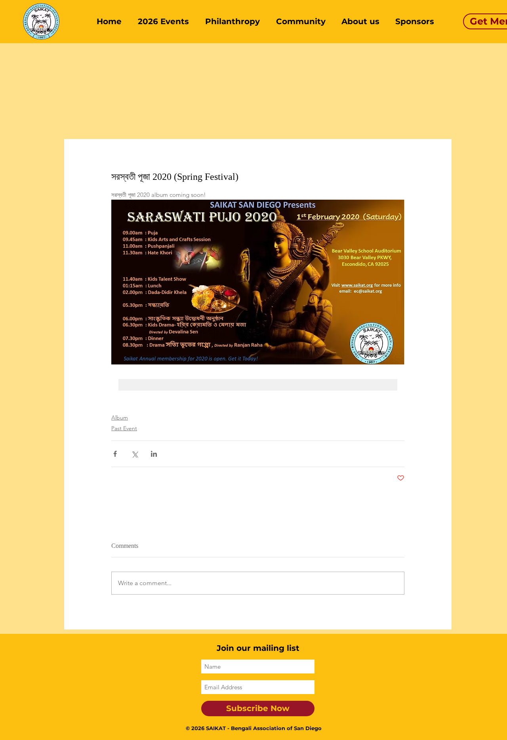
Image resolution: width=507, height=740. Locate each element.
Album (119, 417)
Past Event (124, 428)
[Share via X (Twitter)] (134, 454)
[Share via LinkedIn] (154, 454)
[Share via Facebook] (115, 454)
